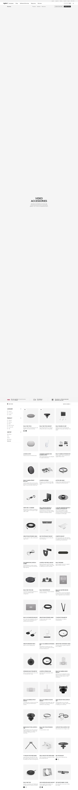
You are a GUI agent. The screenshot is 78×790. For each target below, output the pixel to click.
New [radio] (8, 435)
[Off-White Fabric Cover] (63, 772)
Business (9, 6)
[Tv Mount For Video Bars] (30, 745)
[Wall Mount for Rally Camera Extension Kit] (47, 497)
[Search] (67, 3)
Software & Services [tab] (24, 3)
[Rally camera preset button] (30, 470)
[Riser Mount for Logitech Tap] (30, 717)
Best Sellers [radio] (9, 439)
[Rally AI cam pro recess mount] (63, 579)
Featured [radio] (9, 441)
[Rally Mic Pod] (30, 772)
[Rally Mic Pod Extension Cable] (47, 717)
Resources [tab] (33, 3)
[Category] (21, 409)
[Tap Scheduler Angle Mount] (47, 772)
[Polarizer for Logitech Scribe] (30, 552)
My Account (73, 3)
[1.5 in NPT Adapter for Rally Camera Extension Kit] (63, 497)
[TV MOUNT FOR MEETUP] (63, 607)
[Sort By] (21, 432)
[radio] (24, 431)
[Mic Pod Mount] (63, 745)
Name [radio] (8, 437)
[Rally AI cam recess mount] (30, 607)
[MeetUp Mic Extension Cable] (63, 633)
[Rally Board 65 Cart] (63, 415)
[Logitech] (9, 3)
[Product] (21, 418)
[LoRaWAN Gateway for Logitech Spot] (47, 443)
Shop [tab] (17, 3)
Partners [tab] (40, 3)
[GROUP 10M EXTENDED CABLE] (47, 607)
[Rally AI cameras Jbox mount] (63, 661)
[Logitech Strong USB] (47, 661)
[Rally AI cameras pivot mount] (30, 689)
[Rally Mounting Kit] (47, 579)
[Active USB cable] (63, 470)
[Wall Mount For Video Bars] (47, 745)
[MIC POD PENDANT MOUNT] (47, 526)
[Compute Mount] (63, 526)
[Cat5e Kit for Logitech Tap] (63, 717)
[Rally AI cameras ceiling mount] (47, 689)
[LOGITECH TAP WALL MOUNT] (47, 552)
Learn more (61, 400)
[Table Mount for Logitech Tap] (63, 689)
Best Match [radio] (9, 434)
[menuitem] (34, 6)
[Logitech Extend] (47, 470)
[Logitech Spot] (30, 443)
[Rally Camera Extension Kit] (63, 443)
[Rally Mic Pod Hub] (30, 579)
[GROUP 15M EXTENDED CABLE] (30, 526)
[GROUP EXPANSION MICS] (30, 633)
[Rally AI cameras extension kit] (47, 633)
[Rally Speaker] (63, 552)
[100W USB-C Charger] (30, 497)
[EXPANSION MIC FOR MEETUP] (30, 661)
